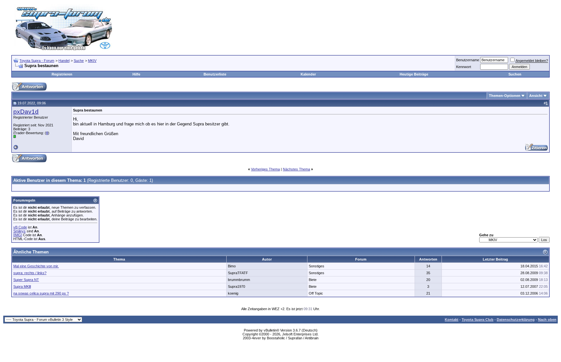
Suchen (514, 74)
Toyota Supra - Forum (36, 61)
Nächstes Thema (296, 169)
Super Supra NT (26, 280)
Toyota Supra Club (477, 319)
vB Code (20, 227)
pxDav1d (26, 111)
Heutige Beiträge (414, 74)
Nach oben (547, 319)
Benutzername (467, 60)
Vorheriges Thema (265, 169)
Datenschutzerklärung (516, 319)
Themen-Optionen (504, 96)
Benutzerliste (215, 74)
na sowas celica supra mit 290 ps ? (41, 293)
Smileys (19, 231)
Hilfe (136, 74)
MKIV (92, 61)
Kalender (308, 74)
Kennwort (463, 67)
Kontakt (451, 319)
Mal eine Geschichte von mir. (36, 266)
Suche (79, 61)
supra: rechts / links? (29, 273)
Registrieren (62, 74)
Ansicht (535, 96)
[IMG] (17, 235)
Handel (63, 61)
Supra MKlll (22, 286)
